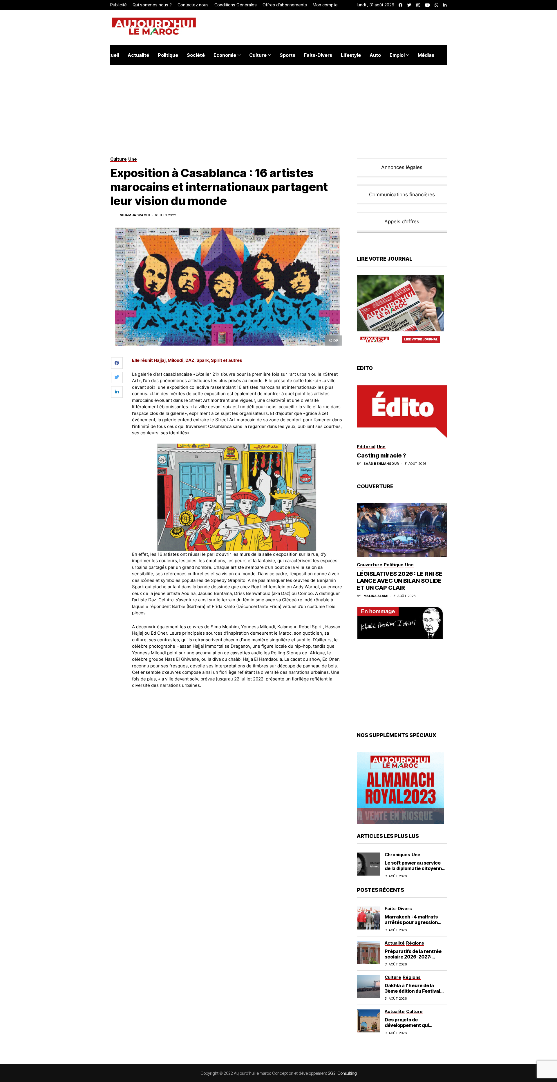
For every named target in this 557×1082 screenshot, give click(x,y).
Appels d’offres (401, 221)
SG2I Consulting (342, 1073)
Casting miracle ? (381, 455)
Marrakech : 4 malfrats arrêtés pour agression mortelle (411, 922)
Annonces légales (401, 167)
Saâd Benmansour (381, 464)
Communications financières (402, 194)
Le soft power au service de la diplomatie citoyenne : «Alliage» (415, 868)
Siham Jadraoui (135, 215)
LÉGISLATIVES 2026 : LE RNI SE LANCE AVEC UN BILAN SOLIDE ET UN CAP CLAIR (399, 580)
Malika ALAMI (376, 596)
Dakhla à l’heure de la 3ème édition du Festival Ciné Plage (412, 991)
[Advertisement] (237, 709)
